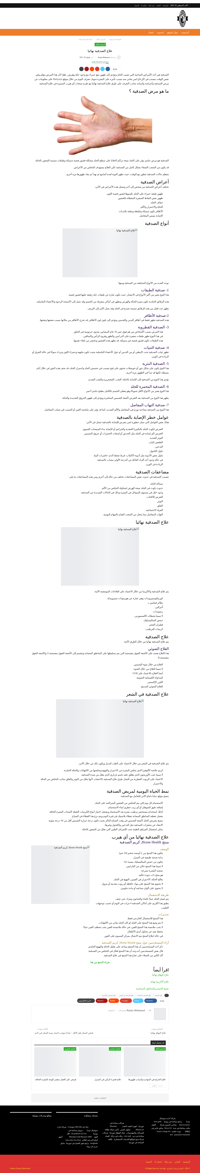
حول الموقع (172, 32)
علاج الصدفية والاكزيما (109, 995)
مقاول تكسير (125, 1129)
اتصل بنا (144, 5)
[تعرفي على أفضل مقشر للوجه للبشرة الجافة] (55, 1062)
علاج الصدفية (158, 995)
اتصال (151, 32)
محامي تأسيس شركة (168, 1125)
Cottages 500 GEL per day (78, 1127)
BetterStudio (26, 1168)
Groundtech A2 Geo (79, 1133)
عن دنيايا (151, 5)
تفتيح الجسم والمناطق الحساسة (152, 988)
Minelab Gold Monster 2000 (80, 1137)
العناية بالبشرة (70, 1049)
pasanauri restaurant (182, 1134)
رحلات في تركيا (117, 1136)
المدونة (136, 5)
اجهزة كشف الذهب (129, 1126)
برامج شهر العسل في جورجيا (77, 1143)
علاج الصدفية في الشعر (126, 995)
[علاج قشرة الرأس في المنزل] (100, 1062)
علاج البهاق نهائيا (160, 974)
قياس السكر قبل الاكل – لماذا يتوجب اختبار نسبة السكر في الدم (63, 1033)
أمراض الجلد (100, 44)
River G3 (168, 1128)
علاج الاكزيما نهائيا (160, 981)
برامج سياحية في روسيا (173, 1121)
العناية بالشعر (115, 1049)
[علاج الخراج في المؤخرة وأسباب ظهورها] (145, 1062)
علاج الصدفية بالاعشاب (144, 995)
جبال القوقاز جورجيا (117, 1133)
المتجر (159, 5)
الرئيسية (165, 5)
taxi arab (127, 1136)
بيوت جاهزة (176, 1131)
